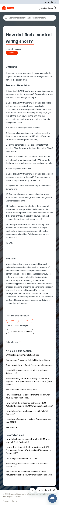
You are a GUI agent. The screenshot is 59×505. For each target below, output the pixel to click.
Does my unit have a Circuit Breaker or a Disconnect (29, 365)
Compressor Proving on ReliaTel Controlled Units (28, 360)
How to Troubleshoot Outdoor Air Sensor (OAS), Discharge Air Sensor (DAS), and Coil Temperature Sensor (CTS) (28, 450)
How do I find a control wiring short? (22, 389)
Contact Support (47, 8)
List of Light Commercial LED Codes (22, 458)
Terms (14, 501)
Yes (12, 321)
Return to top (12, 342)
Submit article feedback (21, 331)
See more (10, 427)
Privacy (6, 501)
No (27, 321)
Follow (11, 53)
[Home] (8, 8)
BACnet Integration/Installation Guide (22, 355)
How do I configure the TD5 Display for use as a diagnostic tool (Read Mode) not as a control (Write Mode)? (29, 381)
